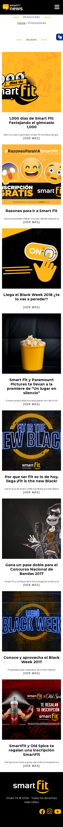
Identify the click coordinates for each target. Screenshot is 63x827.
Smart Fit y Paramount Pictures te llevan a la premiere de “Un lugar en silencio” (31, 343)
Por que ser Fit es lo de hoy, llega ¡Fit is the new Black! (31, 440)
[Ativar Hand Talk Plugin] (59, 37)
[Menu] (57, 7)
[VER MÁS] (31, 138)
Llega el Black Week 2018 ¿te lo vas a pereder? (31, 258)
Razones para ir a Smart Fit (31, 174)
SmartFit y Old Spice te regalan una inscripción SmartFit (31, 709)
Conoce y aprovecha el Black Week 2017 (31, 621)
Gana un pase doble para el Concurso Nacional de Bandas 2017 (31, 529)
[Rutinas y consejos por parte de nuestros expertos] (13, 7)
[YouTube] (57, 811)
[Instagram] (49, 811)
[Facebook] (42, 811)
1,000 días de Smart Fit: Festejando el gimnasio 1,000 (31, 82)
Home (21, 23)
